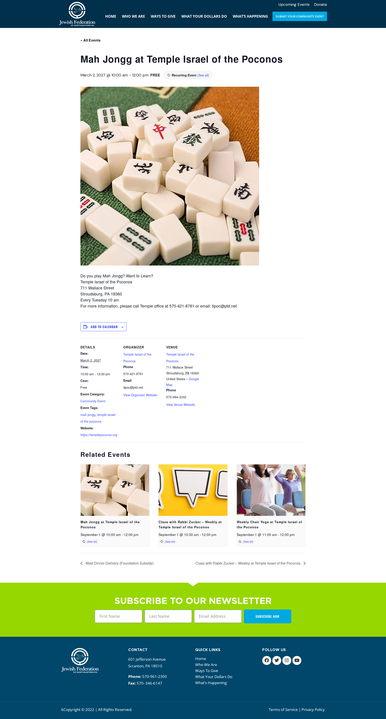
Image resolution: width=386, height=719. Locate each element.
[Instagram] (286, 660)
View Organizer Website (140, 395)
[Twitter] (276, 660)
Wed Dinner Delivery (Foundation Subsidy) (119, 563)
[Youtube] (296, 660)
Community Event (92, 401)
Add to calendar (104, 326)
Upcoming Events (294, 4)
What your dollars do (213, 676)
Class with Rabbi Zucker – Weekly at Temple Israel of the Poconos (248, 563)
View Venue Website (180, 404)
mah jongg (87, 414)
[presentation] (115, 490)
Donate (320, 4)
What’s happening (211, 682)
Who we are (206, 664)
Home (200, 658)
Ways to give (206, 670)
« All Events (90, 40)
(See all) (203, 75)
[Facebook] (266, 660)
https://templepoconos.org (98, 434)
